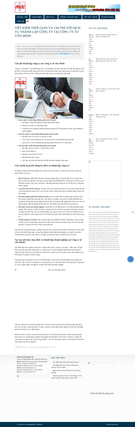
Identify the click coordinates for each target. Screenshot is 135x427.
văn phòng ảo (114, 249)
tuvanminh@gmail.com (29, 368)
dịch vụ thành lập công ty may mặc (105, 232)
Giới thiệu (37, 17)
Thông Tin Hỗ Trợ (69, 17)
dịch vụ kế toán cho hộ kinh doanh (106, 222)
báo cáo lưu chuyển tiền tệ (100, 212)
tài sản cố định (111, 245)
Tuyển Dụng (107, 17)
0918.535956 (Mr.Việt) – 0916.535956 (31, 365)
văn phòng (107, 247)
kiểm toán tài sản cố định (107, 239)
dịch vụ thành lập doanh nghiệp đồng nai (103, 237)
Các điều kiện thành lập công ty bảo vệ (66, 362)
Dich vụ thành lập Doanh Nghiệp (39, 347)
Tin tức (53, 347)
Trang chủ (22, 17)
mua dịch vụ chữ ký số (94, 241)
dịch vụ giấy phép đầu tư (109, 220)
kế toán (116, 239)
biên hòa (91, 212)
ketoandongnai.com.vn (27, 46)
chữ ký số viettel (103, 216)
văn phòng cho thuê (94, 249)
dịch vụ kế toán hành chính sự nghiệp (98, 226)
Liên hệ (20, 21)
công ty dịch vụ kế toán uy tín (106, 218)
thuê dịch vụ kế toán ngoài (98, 243)
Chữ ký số (95, 216)
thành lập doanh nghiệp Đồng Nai (99, 245)
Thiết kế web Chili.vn (112, 424)
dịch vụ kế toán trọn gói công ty (101, 228)
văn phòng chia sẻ (115, 247)
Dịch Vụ (50, 17)
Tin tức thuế (90, 17)
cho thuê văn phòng (107, 214)
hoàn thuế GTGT (96, 239)
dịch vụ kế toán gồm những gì (110, 224)
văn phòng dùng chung (105, 249)
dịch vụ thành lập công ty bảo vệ (102, 230)
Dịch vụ (25, 347)
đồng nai (94, 251)
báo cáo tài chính (111, 212)
